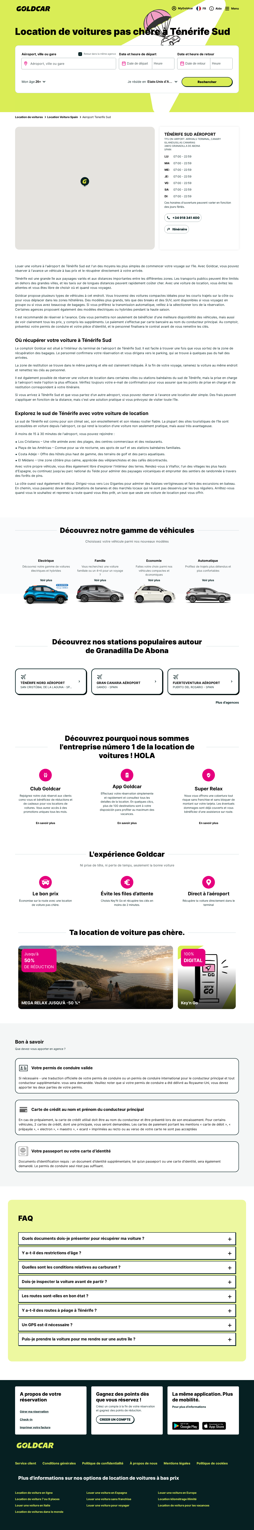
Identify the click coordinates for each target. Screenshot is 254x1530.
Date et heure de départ (137, 54)
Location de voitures (29, 117)
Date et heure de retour (195, 54)
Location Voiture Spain (62, 117)
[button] (85, 182)
